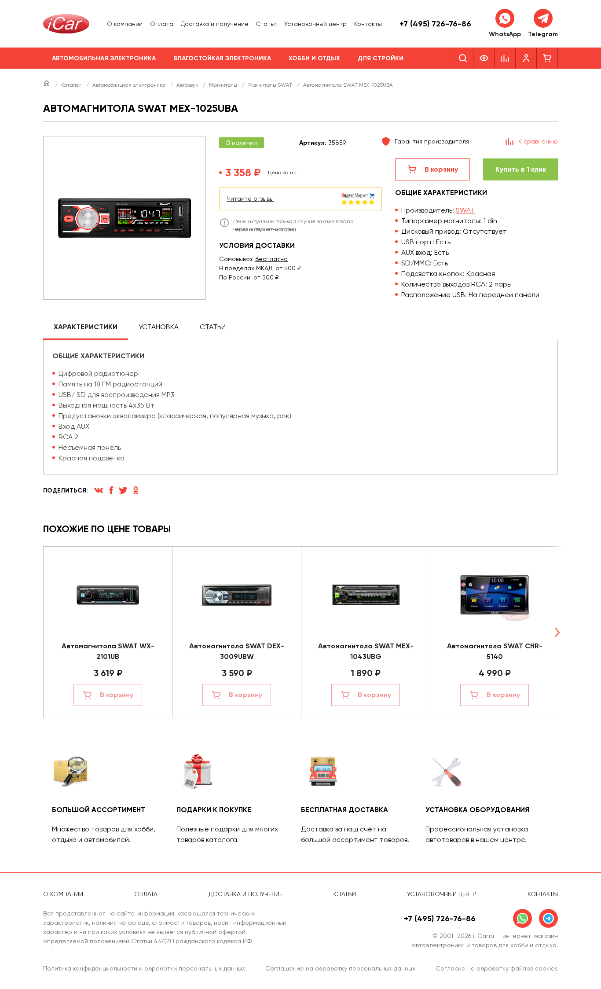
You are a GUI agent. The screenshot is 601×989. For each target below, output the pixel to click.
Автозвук (187, 85)
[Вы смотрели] (484, 58)
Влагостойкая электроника (222, 58)
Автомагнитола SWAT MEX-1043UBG (366, 651)
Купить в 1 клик (520, 169)
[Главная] (47, 85)
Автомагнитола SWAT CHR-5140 (494, 651)
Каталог (72, 85)
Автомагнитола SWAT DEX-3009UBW (236, 651)
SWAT (465, 210)
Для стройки (380, 58)
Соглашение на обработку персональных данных (340, 968)
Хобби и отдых (314, 58)
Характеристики (85, 327)
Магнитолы (223, 85)
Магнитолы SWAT (270, 85)
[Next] (557, 632)
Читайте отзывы (250, 198)
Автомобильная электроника (104, 58)
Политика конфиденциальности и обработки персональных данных (144, 968)
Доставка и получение (215, 23)
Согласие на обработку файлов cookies (497, 968)
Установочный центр (315, 23)
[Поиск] (462, 58)
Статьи (266, 23)
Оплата (161, 23)
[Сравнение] (505, 58)
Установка (159, 327)
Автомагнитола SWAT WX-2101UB (108, 651)
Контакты (368, 23)
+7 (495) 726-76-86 (435, 24)
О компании (125, 23)
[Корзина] (547, 58)
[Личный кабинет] (526, 58)
